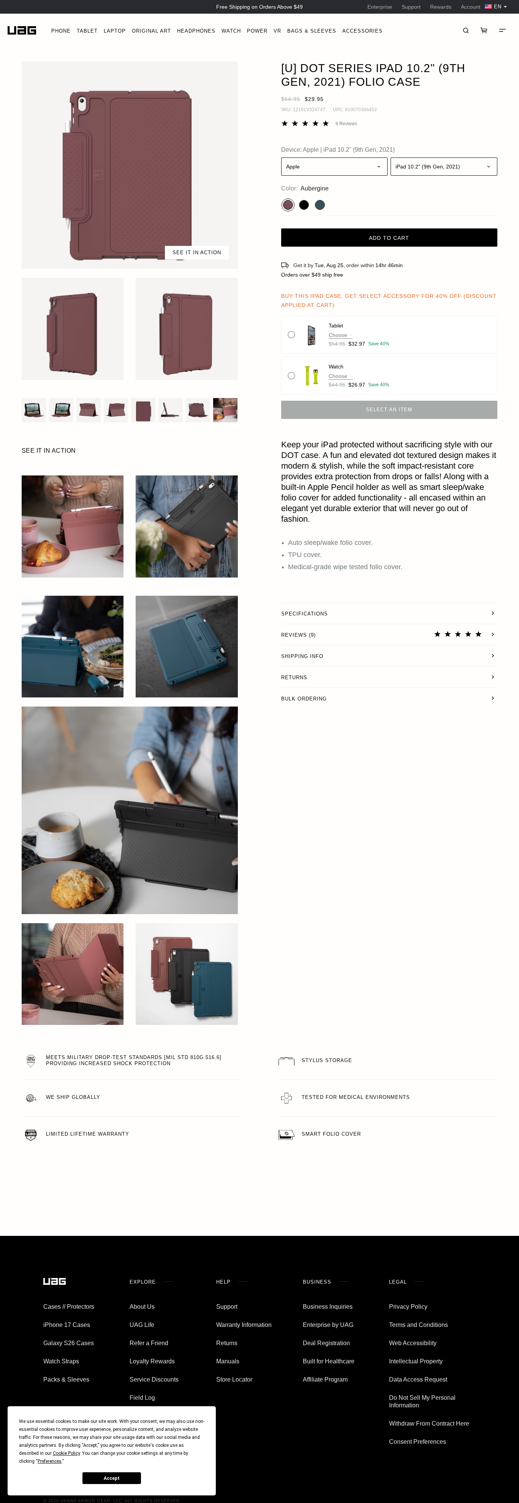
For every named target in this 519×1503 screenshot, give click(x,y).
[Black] (304, 205)
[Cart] (484, 30)
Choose (338, 335)
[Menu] (502, 30)
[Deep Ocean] (320, 205)
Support (411, 7)
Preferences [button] (50, 1461)
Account (470, 7)
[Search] (466, 30)
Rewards (440, 7)
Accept (112, 1478)
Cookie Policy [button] (66, 1453)
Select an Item (389, 409)
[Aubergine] (288, 205)
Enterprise (379, 7)
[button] (130, 165)
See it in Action (196, 252)
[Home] (22, 30)
